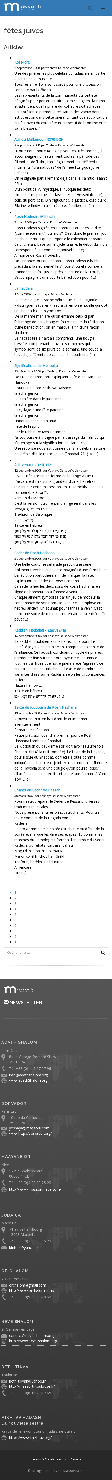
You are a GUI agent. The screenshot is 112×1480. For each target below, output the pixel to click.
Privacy (75, 1459)
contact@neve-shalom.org (31, 1335)
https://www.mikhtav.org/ (30, 1437)
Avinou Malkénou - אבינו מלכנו (38, 139)
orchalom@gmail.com (27, 1285)
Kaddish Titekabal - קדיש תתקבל (40, 630)
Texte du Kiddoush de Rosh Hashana (45, 707)
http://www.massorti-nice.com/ (35, 1189)
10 (16, 941)
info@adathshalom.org (28, 1074)
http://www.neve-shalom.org (33, 1340)
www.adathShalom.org (28, 1080)
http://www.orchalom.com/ (31, 1290)
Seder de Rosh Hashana (34, 552)
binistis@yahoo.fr (23, 1247)
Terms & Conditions (46, 1459)
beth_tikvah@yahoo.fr (27, 1381)
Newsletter (25, 1002)
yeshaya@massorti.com (29, 1128)
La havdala (23, 288)
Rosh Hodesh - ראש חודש (34, 216)
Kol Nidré (22, 62)
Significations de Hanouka (36, 365)
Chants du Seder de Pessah (37, 790)
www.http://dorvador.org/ (30, 1133)
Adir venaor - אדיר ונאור (33, 464)
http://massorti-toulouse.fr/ (32, 1386)
